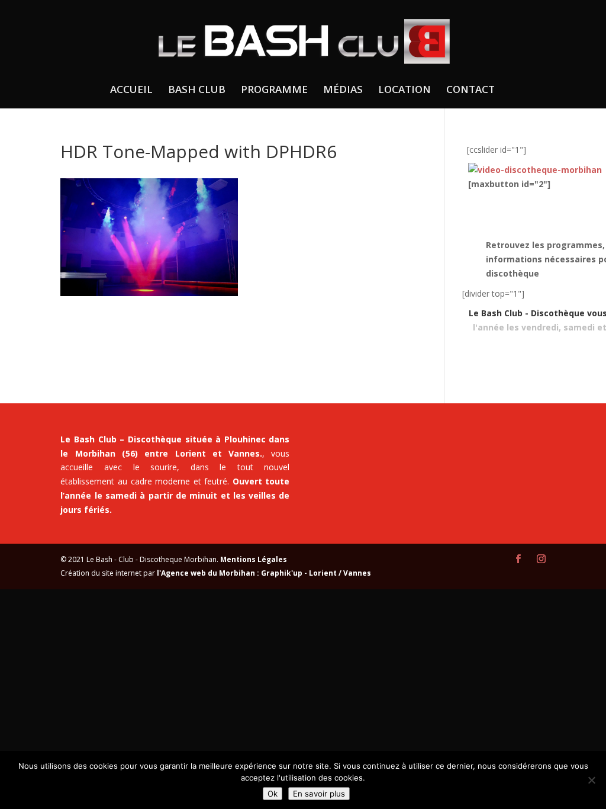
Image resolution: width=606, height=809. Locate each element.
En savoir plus (319, 793)
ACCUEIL (131, 90)
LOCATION (404, 90)
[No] (591, 780)
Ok (272, 793)
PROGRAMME (274, 90)
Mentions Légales (253, 559)
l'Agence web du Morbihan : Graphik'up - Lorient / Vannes (264, 573)
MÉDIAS (343, 90)
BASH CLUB (196, 90)
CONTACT (470, 90)
